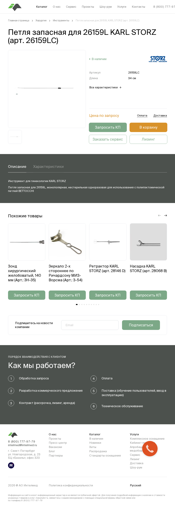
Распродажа (98, 451)
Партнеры (56, 455)
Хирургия (41, 20)
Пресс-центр (58, 442)
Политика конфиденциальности (71, 485)
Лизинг (148, 139)
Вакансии (55, 446)
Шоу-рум (105, 6)
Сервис (71, 6)
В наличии (96, 438)
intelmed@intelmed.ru (22, 445)
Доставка (136, 463)
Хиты (92, 446)
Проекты (88, 6)
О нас (56, 6)
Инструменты (61, 20)
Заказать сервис (108, 139)
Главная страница (18, 20)
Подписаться (141, 325)
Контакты (138, 6)
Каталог (41, 6)
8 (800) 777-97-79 (21, 441)
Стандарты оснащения (105, 455)
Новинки (95, 442)
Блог (52, 451)
